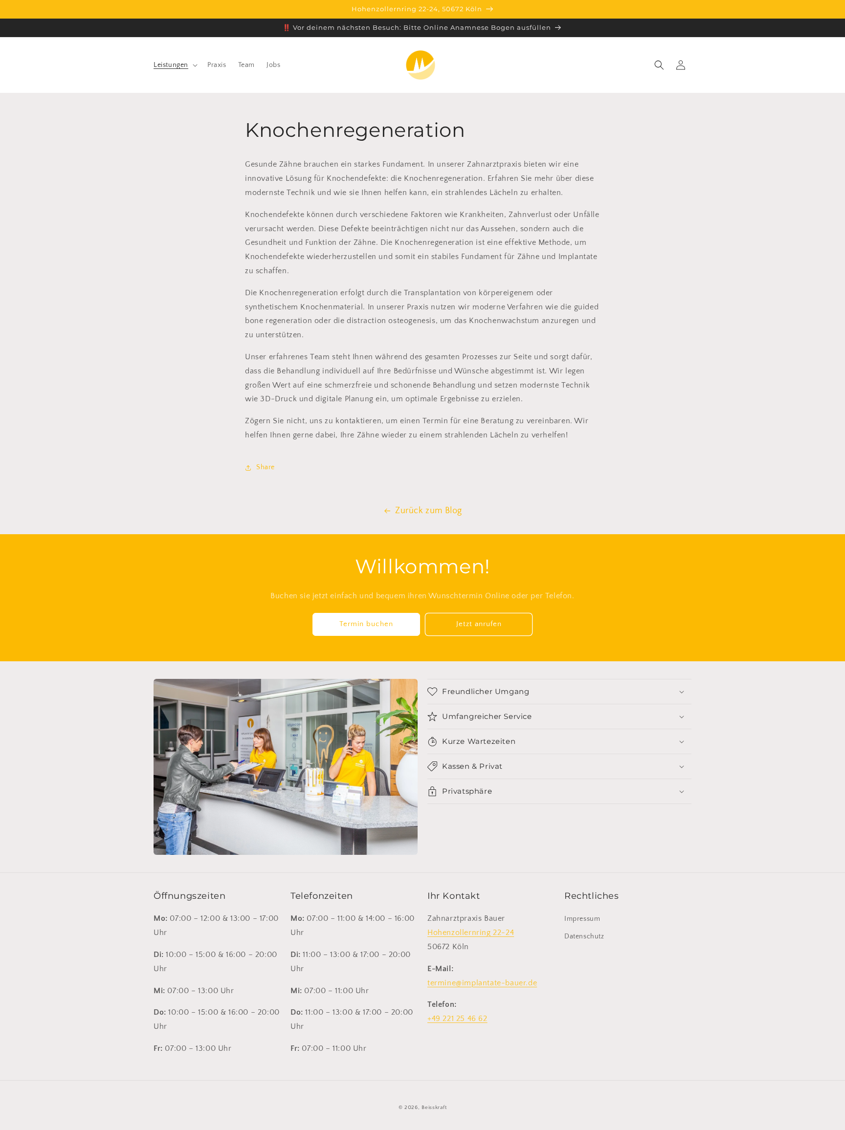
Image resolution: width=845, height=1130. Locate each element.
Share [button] (265, 467)
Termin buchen (366, 624)
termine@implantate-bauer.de (482, 982)
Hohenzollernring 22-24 (470, 932)
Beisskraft (434, 1107)
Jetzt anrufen (479, 624)
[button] (174, 65)
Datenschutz (584, 936)
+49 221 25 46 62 (457, 1018)
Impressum (582, 919)
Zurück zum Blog (428, 511)
